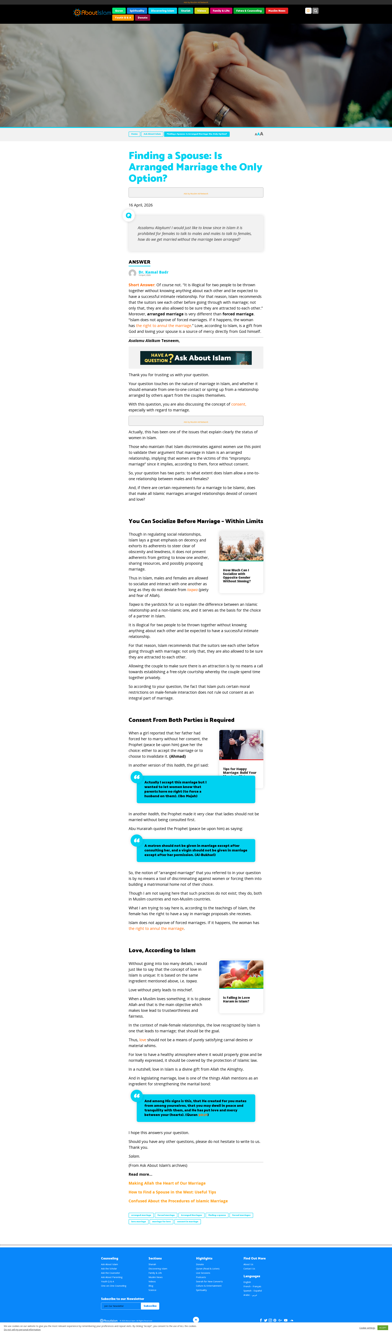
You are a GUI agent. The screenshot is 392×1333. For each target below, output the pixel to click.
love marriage (138, 1221)
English (247, 1282)
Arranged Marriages (191, 1215)
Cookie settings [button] (367, 1327)
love (142, 1039)
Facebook (261, 1320)
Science (152, 1289)
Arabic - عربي (250, 1294)
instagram (270, 1320)
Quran (119, 11)
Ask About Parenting (112, 1277)
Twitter (265, 1320)
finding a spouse (217, 1215)
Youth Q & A (123, 18)
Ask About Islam (152, 134)
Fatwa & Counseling (249, 11)
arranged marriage (141, 1215)
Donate (142, 18)
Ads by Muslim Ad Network (196, 2)
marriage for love (161, 1221)
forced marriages (241, 1215)
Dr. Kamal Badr (153, 272)
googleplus (280, 1320)
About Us (248, 1264)
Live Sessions (203, 1272)
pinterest (275, 1320)
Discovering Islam (162, 11)
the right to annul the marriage (163, 325)
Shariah (185, 11)
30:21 (202, 1115)
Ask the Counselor (110, 1272)
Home (134, 134)
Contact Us (249, 1268)
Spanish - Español (252, 1290)
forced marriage (166, 1215)
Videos (201, 11)
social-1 (291, 1320)
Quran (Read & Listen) (207, 1268)
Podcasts (201, 1277)
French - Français (252, 1286)
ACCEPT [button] (382, 1327)
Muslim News (276, 11)
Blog (151, 1285)
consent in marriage (187, 1221)
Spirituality (137, 11)
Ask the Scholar (109, 1268)
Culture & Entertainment (209, 1285)
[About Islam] (92, 13)
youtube (286, 1320)
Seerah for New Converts (209, 1281)
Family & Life (221, 11)
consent (238, 404)
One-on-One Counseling (113, 1285)
